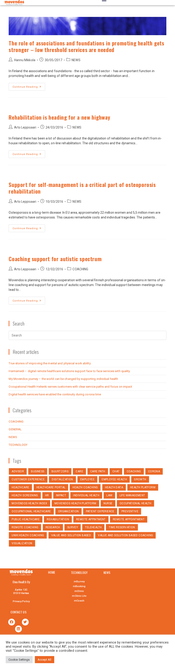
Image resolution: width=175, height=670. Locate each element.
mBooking (79, 586)
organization (68, 511)
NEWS (76, 60)
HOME (51, 572)
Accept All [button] (44, 659)
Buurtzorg (60, 471)
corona (154, 471)
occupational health (136, 503)
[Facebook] (11, 622)
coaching (134, 471)
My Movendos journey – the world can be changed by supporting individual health (63, 379)
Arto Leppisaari (25, 127)
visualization (22, 543)
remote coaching (25, 527)
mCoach (79, 600)
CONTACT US (18, 612)
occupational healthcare (31, 511)
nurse (108, 503)
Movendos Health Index (29, 503)
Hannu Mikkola (24, 60)
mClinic (79, 591)
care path (97, 471)
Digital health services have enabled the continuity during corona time (55, 394)
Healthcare (20, 487)
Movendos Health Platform (75, 503)
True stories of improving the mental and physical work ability (49, 363)
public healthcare (26, 519)
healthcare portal (51, 487)
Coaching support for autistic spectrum (55, 259)
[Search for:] (87, 335)
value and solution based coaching (125, 535)
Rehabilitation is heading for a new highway (59, 117)
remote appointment (128, 519)
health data (114, 487)
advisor (18, 471)
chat (116, 471)
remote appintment (91, 519)
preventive (129, 511)
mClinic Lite (79, 595)
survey (72, 527)
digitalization (62, 479)
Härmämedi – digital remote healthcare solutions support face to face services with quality (69, 371)
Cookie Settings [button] (19, 659)
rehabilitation (58, 519)
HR (47, 495)
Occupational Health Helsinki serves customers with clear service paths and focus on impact (70, 386)
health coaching (85, 487)
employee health (114, 479)
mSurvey (79, 581)
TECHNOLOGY (18, 445)
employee (87, 479)
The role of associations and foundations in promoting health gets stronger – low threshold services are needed (86, 46)
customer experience (28, 479)
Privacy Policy (21, 601)
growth (140, 479)
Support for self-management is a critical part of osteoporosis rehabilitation (82, 187)
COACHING (80, 269)
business (37, 471)
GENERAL (15, 429)
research (53, 527)
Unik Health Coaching (28, 535)
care (79, 471)
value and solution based (71, 535)
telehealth (93, 527)
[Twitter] (25, 622)
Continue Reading (25, 86)
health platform (142, 487)
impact (61, 495)
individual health (86, 495)
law (109, 495)
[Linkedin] (18, 628)
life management (132, 495)
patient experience (100, 511)
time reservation (122, 527)
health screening (25, 495)
